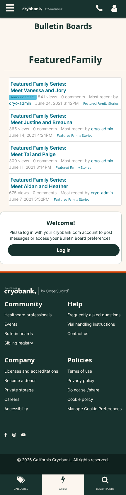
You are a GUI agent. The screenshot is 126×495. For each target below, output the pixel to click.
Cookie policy (80, 399)
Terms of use (79, 371)
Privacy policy (80, 380)
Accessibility (16, 408)
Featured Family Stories (100, 103)
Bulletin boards (18, 333)
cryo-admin (20, 103)
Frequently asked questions (93, 314)
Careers (11, 399)
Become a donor (20, 380)
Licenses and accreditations (31, 371)
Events (10, 324)
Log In (64, 250)
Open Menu (10, 7)
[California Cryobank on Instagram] (14, 434)
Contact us (77, 333)
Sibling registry (18, 342)
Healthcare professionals (28, 314)
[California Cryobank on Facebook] (5, 434)
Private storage (19, 389)
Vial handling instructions (91, 324)
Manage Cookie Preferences (94, 408)
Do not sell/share (83, 389)
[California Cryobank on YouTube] (23, 434)
